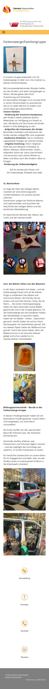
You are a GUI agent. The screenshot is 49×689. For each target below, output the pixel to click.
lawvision (18, 677)
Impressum (30, 679)
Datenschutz (41, 679)
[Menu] (3, 32)
